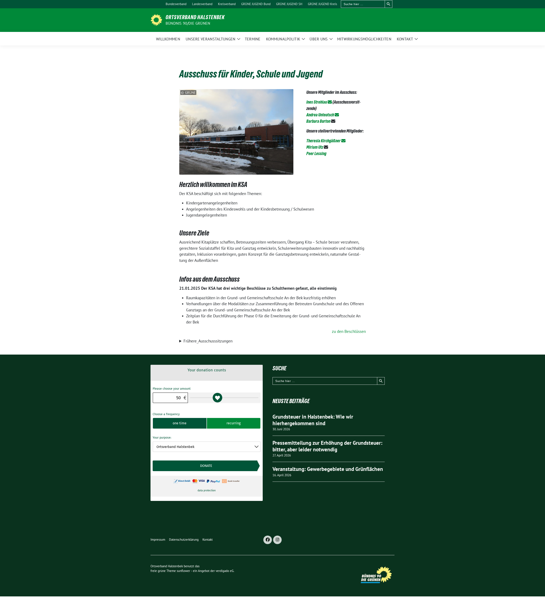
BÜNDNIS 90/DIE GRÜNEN (188, 23)
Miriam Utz (314, 147)
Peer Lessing (316, 153)
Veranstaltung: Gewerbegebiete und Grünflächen (327, 469)
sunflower (183, 571)
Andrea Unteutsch (320, 114)
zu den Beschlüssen (349, 331)
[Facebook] (267, 540)
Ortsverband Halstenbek (195, 17)
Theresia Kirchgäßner (323, 140)
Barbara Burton (318, 121)
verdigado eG (225, 571)
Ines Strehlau (316, 102)
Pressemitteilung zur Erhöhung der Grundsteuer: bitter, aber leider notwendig (327, 446)
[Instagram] (277, 540)
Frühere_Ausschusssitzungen (208, 341)
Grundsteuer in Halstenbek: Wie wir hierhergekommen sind (312, 420)
